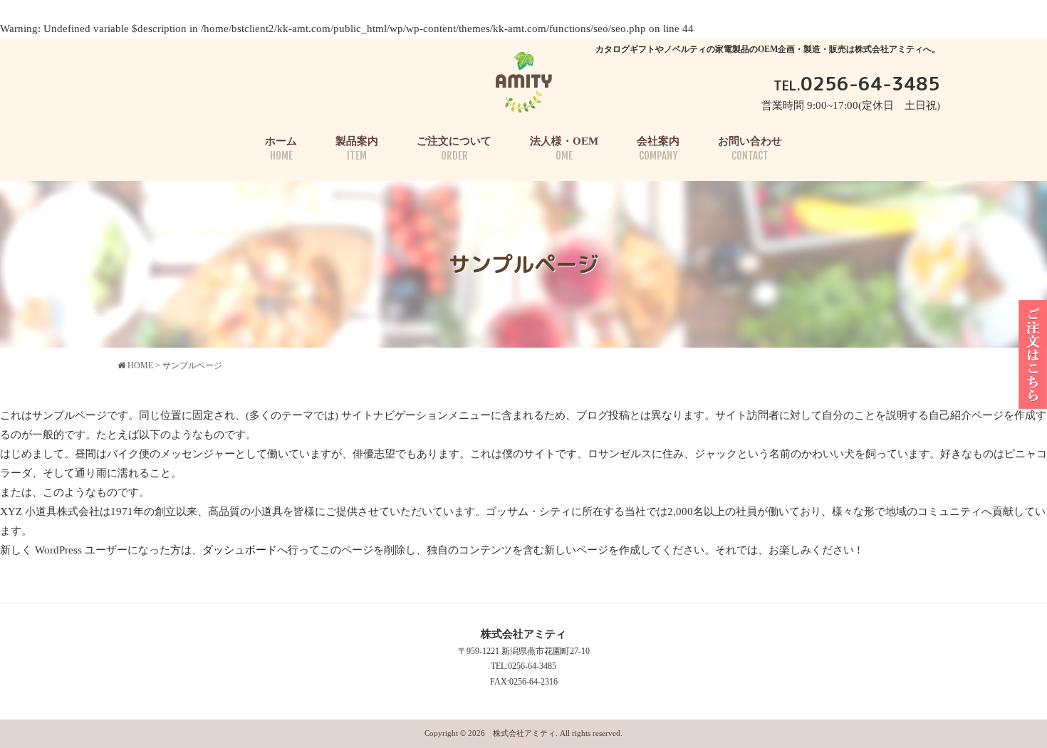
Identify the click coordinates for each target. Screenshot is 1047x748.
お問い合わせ (750, 148)
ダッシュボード (239, 550)
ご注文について (454, 148)
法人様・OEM (564, 148)
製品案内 (356, 148)
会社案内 (658, 148)
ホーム (281, 148)
